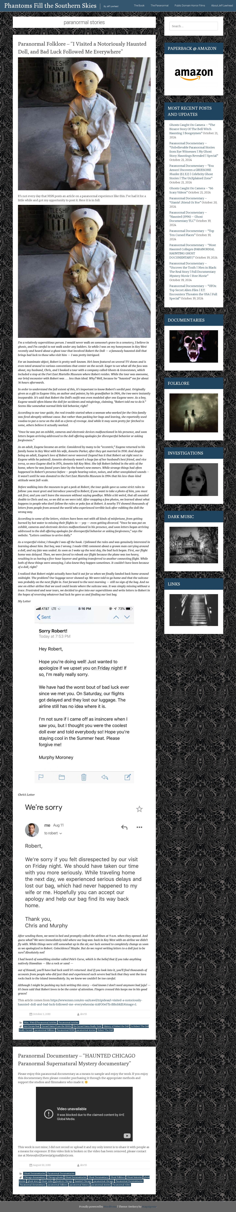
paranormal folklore (44, 1030)
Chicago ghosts (55, 1177)
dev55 (83, 1014)
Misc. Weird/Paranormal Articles (40, 1022)
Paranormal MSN (65, 1030)
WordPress (109, 1206)
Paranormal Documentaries (60, 1173)
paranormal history (79, 1184)
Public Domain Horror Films (190, 5)
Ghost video (47, 1181)
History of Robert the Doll (116, 1026)
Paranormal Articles (68, 1022)
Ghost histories (134, 1177)
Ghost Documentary (98, 1177)
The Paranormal (159, 5)
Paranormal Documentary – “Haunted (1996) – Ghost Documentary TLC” (188, 217)
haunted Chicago (83, 1181)
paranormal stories (85, 1030)
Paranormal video (121, 1184)
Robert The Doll (105, 1030)
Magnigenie (149, 1206)
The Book (139, 5)
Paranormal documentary (32, 1184)
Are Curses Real (31, 1026)
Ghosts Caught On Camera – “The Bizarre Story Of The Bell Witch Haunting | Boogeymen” (192, 129)
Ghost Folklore (117, 1177)
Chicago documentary (35, 1177)
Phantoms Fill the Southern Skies (50, 5)
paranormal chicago (103, 1181)
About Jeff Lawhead (222, 5)
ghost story (33, 1181)
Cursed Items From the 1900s (56, 1026)
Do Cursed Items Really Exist (87, 1026)
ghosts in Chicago (63, 1181)
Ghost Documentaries (34, 1173)
